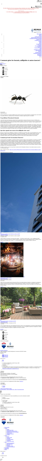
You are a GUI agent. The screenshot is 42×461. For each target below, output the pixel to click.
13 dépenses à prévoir (38, 40)
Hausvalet (40, 51)
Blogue (40, 56)
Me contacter (39, 54)
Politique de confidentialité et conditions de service (10, 368)
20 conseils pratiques (38, 45)
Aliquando (3, 63)
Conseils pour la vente (38, 47)
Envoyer (2, 405)
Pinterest (5, 71)
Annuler (2, 77)
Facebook (5, 68)
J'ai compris (2, 383)
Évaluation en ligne (38, 52)
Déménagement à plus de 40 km (36, 37)
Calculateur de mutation (38, 49)
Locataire (40, 41)
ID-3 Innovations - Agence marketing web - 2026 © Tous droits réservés (12, 389)
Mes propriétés (39, 33)
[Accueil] (38, 0)
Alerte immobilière (39, 50)
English (40, 0)
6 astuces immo (38, 6)
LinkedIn (5, 337)
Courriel (5, 74)
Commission (40, 46)
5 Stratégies (8, 438)
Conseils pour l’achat (38, 36)
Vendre (40, 42)
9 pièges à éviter (39, 39)
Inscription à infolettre (6, 398)
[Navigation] (37, 0)
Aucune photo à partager (4, 76)
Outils (41, 48)
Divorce (40, 35)
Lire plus (1, 286)
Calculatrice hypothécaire (37, 53)
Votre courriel (4, 401)
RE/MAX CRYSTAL (4, 350)
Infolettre (3, 397)
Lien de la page (4, 365)
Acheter (40, 34)
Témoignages (39, 55)
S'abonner (2, 371)
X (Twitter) (6, 69)
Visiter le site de (6, 388)
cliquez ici (21, 381)
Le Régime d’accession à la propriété (36, 38)
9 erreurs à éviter (39, 44)
